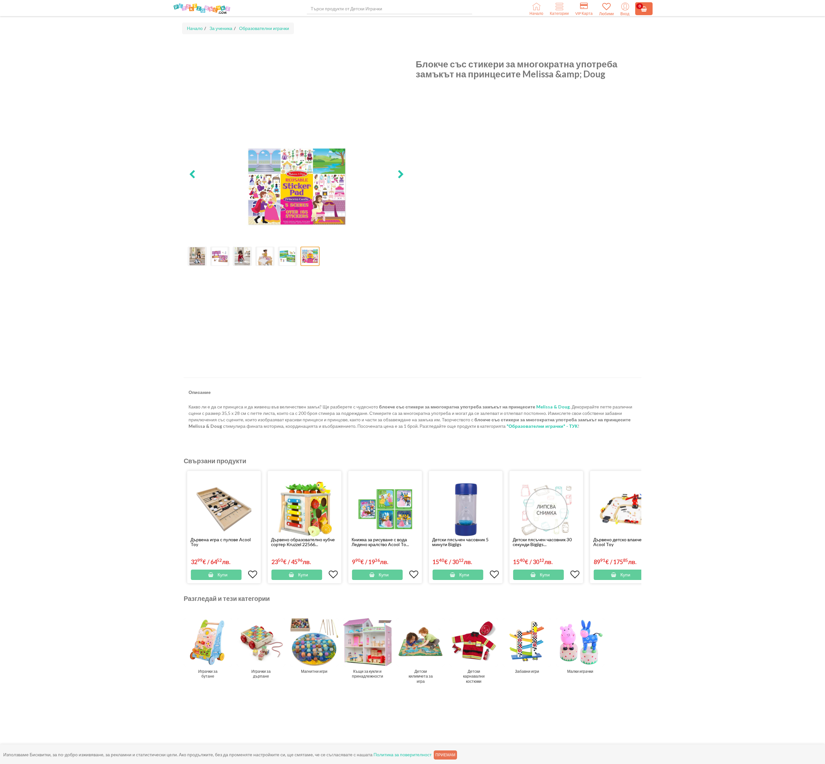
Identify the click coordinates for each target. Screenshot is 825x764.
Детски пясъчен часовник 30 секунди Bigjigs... (542, 542)
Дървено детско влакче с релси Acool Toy (625, 542)
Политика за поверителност (403, 754)
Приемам (445, 754)
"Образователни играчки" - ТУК (542, 426)
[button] (192, 175)
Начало (195, 28)
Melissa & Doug (553, 406)
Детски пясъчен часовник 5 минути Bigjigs (460, 542)
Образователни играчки (264, 28)
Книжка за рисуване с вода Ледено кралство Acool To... (380, 542)
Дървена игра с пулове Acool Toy (220, 542)
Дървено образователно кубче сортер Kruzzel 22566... (303, 542)
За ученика (220, 28)
